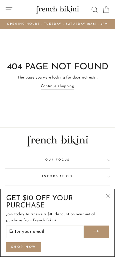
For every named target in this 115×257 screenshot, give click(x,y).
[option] (57, 24)
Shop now (23, 247)
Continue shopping (57, 86)
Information (57, 176)
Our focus (57, 159)
